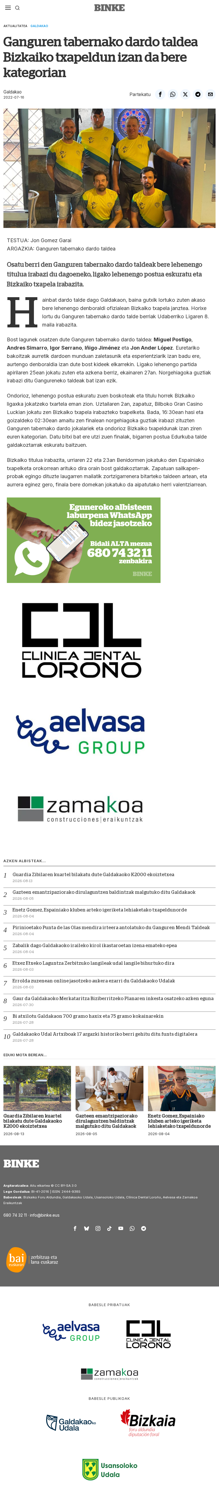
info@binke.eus (45, 1215)
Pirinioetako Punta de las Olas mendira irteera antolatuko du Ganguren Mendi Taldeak (111, 927)
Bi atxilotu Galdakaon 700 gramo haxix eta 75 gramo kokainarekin (88, 1016)
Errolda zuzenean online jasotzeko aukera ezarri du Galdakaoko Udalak (94, 981)
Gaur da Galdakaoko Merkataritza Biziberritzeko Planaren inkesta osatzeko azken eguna (113, 998)
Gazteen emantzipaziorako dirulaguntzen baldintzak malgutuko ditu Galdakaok (104, 892)
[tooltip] (160, 94)
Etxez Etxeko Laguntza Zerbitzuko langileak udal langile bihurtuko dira (93, 963)
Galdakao (39, 26)
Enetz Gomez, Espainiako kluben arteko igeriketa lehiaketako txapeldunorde (100, 910)
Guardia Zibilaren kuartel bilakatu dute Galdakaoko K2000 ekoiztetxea (93, 874)
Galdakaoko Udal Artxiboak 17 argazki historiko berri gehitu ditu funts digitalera (105, 1034)
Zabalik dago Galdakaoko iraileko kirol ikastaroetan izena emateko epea (95, 945)
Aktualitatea (15, 26)
